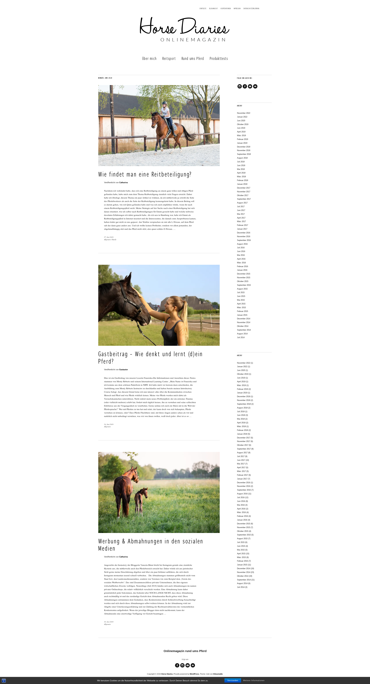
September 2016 (244, 240)
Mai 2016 (241, 255)
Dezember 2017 (243, 188)
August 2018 (242, 158)
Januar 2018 (242, 184)
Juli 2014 (241, 337)
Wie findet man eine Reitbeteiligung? (145, 175)
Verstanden (232, 680)
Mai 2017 (241, 214)
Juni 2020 (241, 120)
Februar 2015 (242, 311)
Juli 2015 (241, 292)
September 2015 (244, 285)
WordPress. (194, 674)
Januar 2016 (242, 270)
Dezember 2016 (243, 233)
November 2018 (243, 150)
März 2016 (241, 263)
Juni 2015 (241, 296)
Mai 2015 (241, 300)
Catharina (123, 182)
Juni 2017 (241, 210)
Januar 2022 (242, 117)
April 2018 (241, 173)
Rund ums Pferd (193, 59)
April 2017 (241, 218)
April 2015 (241, 304)
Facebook (245, 88)
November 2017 (243, 192)
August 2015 (242, 289)
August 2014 (242, 334)
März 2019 (241, 135)
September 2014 (244, 330)
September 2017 (244, 199)
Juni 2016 (241, 251)
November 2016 (243, 236)
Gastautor (123, 369)
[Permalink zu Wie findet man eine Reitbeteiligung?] (159, 165)
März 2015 (241, 307)
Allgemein (107, 239)
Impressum (237, 8)
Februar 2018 (242, 180)
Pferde (114, 239)
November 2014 (243, 322)
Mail (255, 88)
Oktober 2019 (242, 124)
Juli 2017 (241, 206)
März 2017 (241, 221)
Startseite (202, 8)
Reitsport (169, 59)
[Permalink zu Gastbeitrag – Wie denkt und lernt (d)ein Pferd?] (159, 344)
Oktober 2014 (242, 326)
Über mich (149, 59)
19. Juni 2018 (108, 622)
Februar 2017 (242, 225)
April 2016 (241, 259)
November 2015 (243, 277)
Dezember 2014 (243, 319)
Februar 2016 (242, 266)
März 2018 (241, 176)
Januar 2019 (242, 143)
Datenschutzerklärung (251, 8)
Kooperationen (226, 8)
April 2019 (241, 132)
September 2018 (244, 154)
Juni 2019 (241, 128)
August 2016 (242, 244)
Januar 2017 (242, 229)
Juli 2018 (241, 162)
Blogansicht (213, 8)
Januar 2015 (242, 315)
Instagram (239, 88)
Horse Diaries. (167, 674)
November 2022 (243, 113)
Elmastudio (218, 674)
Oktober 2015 (242, 281)
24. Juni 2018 (108, 424)
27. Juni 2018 (108, 237)
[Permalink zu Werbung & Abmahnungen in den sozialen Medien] (159, 532)
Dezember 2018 (243, 147)
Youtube (250, 88)
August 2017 (242, 203)
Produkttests (219, 59)
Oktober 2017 (242, 195)
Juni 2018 (241, 165)
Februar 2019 (242, 139)
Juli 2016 (241, 248)
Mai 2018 (241, 169)
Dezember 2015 (243, 274)
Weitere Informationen (253, 680)
